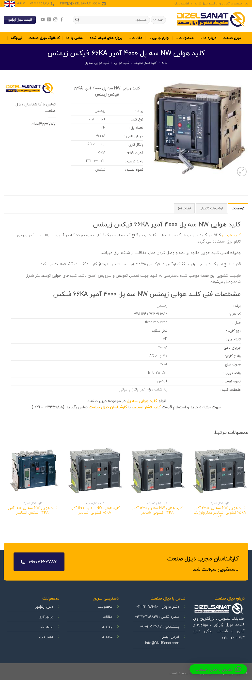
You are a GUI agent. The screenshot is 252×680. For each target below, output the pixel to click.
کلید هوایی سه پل (97, 63)
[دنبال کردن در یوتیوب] (42, 19)
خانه (164, 63)
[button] (218, 669)
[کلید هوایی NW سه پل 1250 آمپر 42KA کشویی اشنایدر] (157, 470)
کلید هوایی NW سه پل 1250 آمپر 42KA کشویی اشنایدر (157, 510)
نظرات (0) (184, 208)
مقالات (137, 38)
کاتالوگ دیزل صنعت (44, 38)
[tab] (238, 208)
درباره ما (209, 38)
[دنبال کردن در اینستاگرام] (55, 19)
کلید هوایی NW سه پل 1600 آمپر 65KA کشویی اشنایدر (95, 510)
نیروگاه (16, 38)
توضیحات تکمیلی (211, 208)
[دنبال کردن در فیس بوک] (62, 19)
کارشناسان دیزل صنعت (108, 407)
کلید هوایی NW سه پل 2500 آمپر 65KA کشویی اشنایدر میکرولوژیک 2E (219, 513)
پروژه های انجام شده (106, 38)
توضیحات (238, 208)
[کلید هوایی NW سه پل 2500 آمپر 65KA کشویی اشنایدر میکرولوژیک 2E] (219, 470)
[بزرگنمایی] (242, 172)
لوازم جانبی (160, 38)
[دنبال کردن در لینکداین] (49, 19)
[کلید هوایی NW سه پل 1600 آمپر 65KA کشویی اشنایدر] (95, 470)
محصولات (186, 38)
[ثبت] (77, 20)
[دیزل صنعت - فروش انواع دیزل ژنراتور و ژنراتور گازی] (211, 20)
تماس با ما (74, 38)
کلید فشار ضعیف (145, 63)
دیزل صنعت (232, 38)
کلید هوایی (121, 63)
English (21, 3)
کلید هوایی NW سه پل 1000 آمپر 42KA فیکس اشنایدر (32, 510)
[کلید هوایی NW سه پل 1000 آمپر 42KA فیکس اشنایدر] (32, 470)
